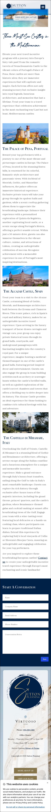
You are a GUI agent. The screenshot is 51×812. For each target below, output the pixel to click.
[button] (42, 7)
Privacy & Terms (32, 748)
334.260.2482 (29, 730)
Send (44, 659)
